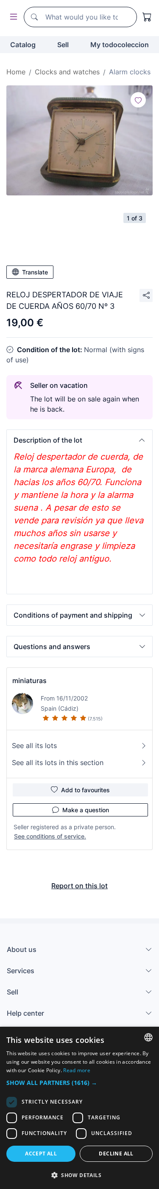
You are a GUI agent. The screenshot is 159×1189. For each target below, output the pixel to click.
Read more (76, 1070)
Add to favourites (85, 790)
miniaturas (29, 680)
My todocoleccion (119, 44)
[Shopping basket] (147, 17)
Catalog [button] (23, 44)
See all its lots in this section (57, 762)
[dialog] (79, 1108)
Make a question (85, 809)
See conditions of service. (50, 836)
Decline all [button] (116, 1153)
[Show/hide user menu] (12, 17)
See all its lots (34, 745)
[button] (79, 440)
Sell (63, 44)
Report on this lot (79, 885)
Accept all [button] (41, 1153)
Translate (35, 272)
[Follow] (138, 99)
